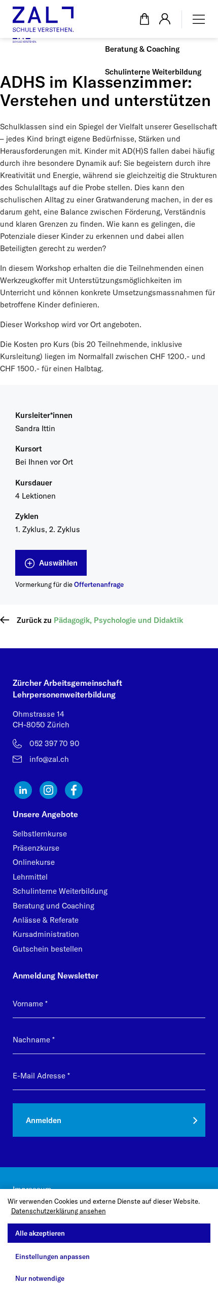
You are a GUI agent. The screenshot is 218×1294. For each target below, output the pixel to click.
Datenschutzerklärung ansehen (58, 1211)
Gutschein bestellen (48, 949)
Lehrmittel (30, 877)
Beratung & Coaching (142, 49)
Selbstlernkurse (40, 833)
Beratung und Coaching (53, 906)
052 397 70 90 (54, 743)
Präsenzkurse (36, 848)
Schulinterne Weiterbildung (153, 72)
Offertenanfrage (99, 584)
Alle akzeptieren (40, 1233)
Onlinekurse (34, 862)
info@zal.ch (49, 759)
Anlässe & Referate (46, 920)
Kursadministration (46, 934)
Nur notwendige (39, 1278)
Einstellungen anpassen (52, 1256)
